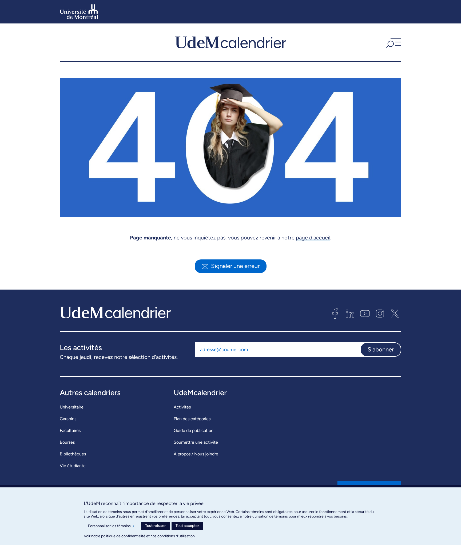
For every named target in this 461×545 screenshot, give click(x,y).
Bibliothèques (73, 453)
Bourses (67, 442)
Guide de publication (193, 430)
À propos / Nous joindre (196, 453)
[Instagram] (379, 313)
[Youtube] (365, 313)
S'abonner (381, 349)
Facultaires (70, 430)
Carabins (68, 418)
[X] (394, 313)
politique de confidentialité (123, 536)
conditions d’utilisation (176, 536)
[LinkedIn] (350, 313)
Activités (182, 407)
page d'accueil (313, 237)
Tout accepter (187, 525)
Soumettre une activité (196, 442)
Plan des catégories (192, 418)
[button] (393, 42)
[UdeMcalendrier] (230, 42)
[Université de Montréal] (79, 11)
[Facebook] (335, 313)
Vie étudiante (73, 465)
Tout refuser (155, 525)
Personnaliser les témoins (111, 526)
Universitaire (72, 407)
